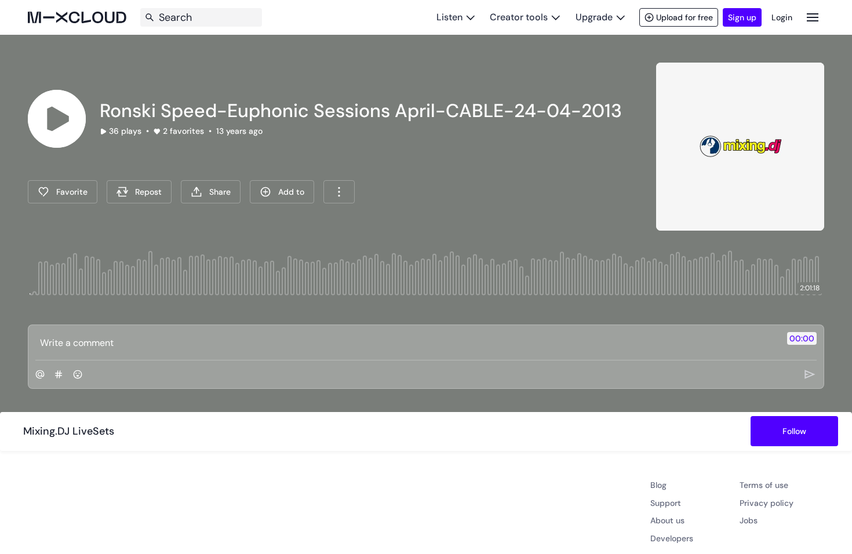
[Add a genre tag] (58, 374)
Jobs (749, 520)
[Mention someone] (40, 374)
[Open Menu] (812, 17)
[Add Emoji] (77, 374)
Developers (671, 538)
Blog (658, 485)
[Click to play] (57, 119)
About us (667, 520)
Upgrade (594, 17)
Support (665, 503)
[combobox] (339, 191)
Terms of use (764, 485)
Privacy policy (766, 503)
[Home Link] (77, 17)
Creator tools (519, 17)
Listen (449, 17)
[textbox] (406, 342)
